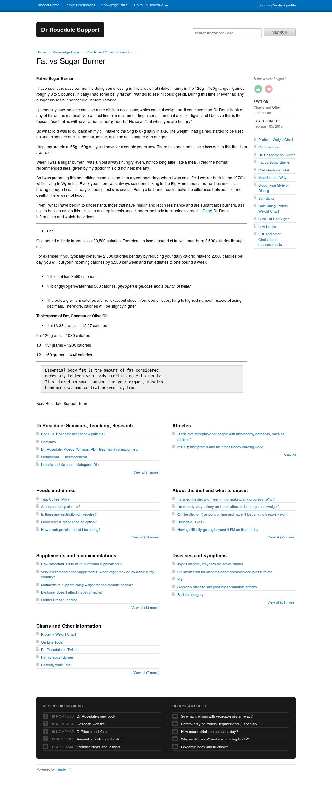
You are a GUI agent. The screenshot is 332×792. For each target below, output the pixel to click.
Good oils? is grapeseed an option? (69, 521)
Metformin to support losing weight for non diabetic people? (87, 584)
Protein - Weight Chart (275, 139)
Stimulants (266, 198)
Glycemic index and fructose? (204, 746)
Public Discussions (80, 4)
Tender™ (63, 769)
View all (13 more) (145, 607)
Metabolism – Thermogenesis (64, 456)
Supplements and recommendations (76, 555)
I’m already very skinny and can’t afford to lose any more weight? (228, 506)
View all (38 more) (145, 536)
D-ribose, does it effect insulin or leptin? (72, 592)
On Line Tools (269, 146)
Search (279, 32)
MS (180, 579)
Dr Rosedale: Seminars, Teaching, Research (84, 425)
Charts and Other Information (109, 51)
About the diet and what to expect (210, 490)
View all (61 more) (281, 602)
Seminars (48, 441)
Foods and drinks (56, 490)
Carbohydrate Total (273, 169)
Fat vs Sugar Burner (274, 162)
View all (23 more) (281, 536)
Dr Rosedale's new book (96, 716)
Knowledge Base (114, 4)
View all (290, 454)
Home (41, 51)
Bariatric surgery (190, 594)
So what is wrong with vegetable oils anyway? (217, 716)
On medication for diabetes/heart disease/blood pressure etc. (225, 571)
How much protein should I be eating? (70, 529)
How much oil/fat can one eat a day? (209, 731)
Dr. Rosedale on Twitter (276, 154)
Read (207, 210)
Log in (261, 4)
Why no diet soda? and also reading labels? (215, 738)
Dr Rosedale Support (70, 29)
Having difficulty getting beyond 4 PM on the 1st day (217, 529)
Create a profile (283, 4)
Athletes (181, 425)
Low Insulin (267, 226)
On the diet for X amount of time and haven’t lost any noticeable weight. (232, 514)
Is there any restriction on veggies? (69, 514)
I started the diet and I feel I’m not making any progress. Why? (226, 499)
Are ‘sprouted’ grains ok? (60, 506)
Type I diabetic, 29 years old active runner (210, 563)
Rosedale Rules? (190, 521)
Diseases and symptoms (199, 555)
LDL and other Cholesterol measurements (270, 239)
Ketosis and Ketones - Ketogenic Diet (70, 464)
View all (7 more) (146, 672)
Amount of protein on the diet (99, 738)
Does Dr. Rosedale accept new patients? (73, 433)
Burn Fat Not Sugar (273, 218)
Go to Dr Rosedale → (151, 4)
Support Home (48, 4)
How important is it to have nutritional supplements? (81, 563)
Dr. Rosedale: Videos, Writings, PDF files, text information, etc (89, 449)
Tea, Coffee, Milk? (55, 499)
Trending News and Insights (99, 746)
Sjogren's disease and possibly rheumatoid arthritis (217, 586)
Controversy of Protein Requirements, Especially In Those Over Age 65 (221, 723)
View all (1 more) (146, 472)
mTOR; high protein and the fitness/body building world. (220, 446)
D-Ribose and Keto (92, 731)
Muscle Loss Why (272, 177)
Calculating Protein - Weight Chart (274, 208)
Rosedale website (91, 723)
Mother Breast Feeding (59, 599)
